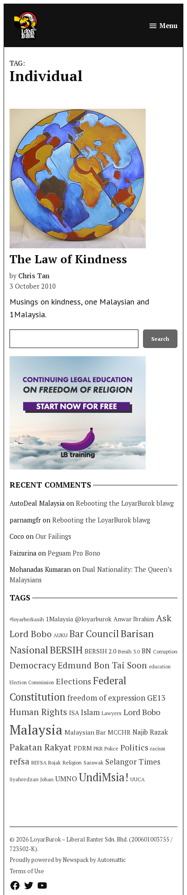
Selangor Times (132, 761)
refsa (20, 761)
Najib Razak (150, 732)
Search (160, 338)
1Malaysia (59, 619)
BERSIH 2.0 (100, 651)
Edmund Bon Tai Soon (102, 665)
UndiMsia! (103, 777)
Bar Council (94, 634)
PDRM (83, 748)
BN (146, 650)
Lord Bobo (141, 711)
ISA (74, 713)
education (160, 666)
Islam (90, 712)
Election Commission (32, 682)
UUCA (137, 779)
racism (157, 748)
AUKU (61, 635)
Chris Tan (33, 275)
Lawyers (112, 713)
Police (111, 748)
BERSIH (66, 649)
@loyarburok (93, 619)
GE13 (156, 697)
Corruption (165, 651)
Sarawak (93, 762)
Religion (72, 762)
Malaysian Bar (85, 732)
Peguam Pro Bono (74, 553)
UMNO (66, 779)
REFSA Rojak (46, 762)
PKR (98, 748)
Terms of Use (27, 871)
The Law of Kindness (68, 259)
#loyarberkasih (27, 619)
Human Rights (38, 712)
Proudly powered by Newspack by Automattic (68, 860)
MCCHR (119, 732)
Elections (73, 681)
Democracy (33, 665)
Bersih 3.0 (129, 651)
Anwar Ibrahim (133, 619)
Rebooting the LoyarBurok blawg (125, 503)
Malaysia (36, 729)
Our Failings (53, 536)
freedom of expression (106, 697)
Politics (134, 747)
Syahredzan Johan (32, 779)
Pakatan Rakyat (41, 747)
